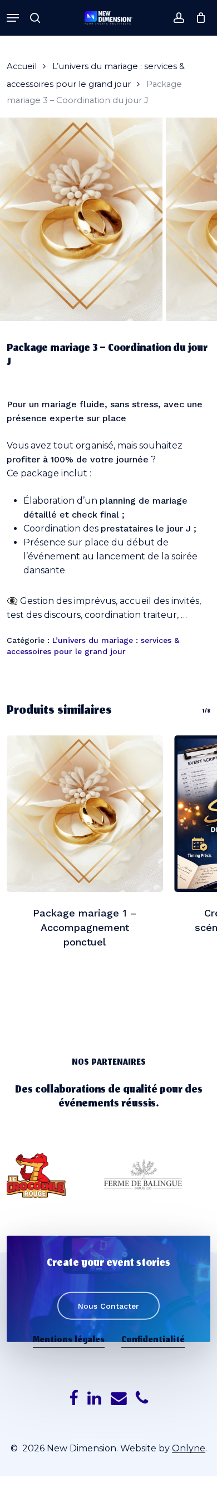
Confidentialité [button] (153, 1340)
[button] (13, 17)
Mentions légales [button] (69, 1340)
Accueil (22, 66)
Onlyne (188, 1448)
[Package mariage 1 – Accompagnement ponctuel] (85, 813)
